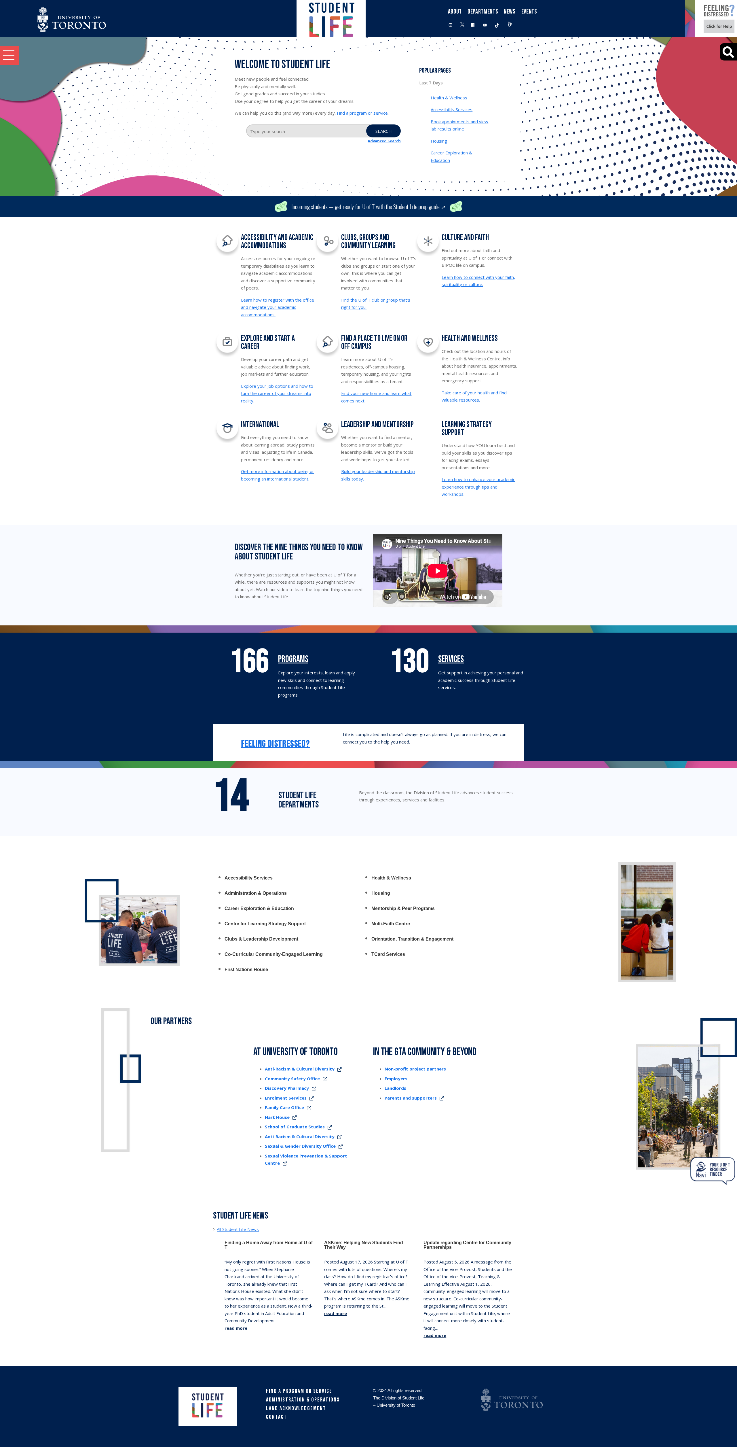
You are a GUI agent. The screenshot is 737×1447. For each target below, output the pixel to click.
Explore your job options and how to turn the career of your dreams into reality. (277, 393)
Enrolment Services (286, 1098)
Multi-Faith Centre (390, 924)
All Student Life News (238, 1229)
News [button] (510, 12)
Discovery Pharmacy (287, 1088)
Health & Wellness (449, 98)
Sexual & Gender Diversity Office (300, 1146)
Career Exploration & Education (259, 908)
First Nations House (246, 969)
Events (529, 12)
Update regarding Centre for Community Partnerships (467, 1245)
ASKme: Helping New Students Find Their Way (363, 1245)
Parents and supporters (411, 1098)
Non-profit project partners (415, 1069)
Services (451, 659)
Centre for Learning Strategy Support (265, 924)
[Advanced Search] (728, 51)
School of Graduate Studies (295, 1127)
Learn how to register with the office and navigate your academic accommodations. (277, 307)
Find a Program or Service (299, 1391)
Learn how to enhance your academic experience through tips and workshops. (478, 486)
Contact (276, 1417)
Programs (293, 659)
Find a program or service (362, 113)
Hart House (277, 1117)
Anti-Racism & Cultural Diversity (300, 1069)
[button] (9, 55)
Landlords (395, 1088)
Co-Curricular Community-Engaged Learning (274, 954)
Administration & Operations (256, 893)
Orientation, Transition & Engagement (412, 939)
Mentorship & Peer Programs (403, 908)
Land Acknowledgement (296, 1408)
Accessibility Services (451, 109)
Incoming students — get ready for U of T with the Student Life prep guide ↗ (368, 207)
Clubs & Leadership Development (261, 939)
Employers (396, 1078)
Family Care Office (284, 1107)
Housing (439, 141)
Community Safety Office (292, 1078)
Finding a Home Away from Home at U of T (269, 1245)
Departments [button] (483, 12)
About (455, 12)
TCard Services (388, 954)
